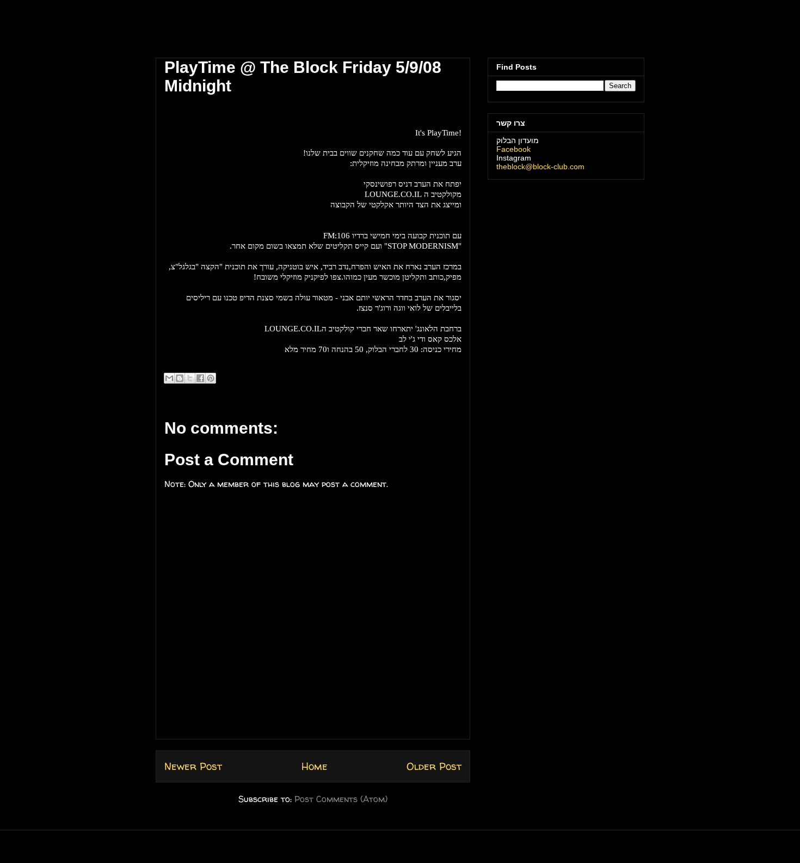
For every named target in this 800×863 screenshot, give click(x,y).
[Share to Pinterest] (210, 378)
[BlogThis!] (179, 378)
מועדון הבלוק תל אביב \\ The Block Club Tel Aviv (229, 32)
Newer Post (193, 766)
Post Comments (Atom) (340, 799)
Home (314, 766)
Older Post (434, 766)
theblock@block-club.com (540, 166)
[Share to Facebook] (200, 378)
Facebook (513, 149)
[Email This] (169, 378)
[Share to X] (189, 378)
